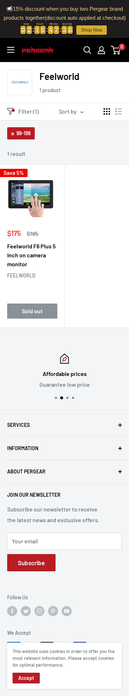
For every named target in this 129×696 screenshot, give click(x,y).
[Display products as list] (118, 111)
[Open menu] (10, 50)
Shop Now (91, 30)
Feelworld (21, 275)
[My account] (101, 50)
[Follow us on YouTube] (67, 611)
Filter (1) (28, 111)
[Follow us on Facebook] (12, 611)
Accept (26, 678)
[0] (115, 50)
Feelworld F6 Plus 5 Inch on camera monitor (31, 255)
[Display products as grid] (107, 111)
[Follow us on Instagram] (39, 611)
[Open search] (87, 50)
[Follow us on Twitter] (26, 611)
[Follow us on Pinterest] (53, 611)
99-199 (23, 133)
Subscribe (31, 562)
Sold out (32, 311)
